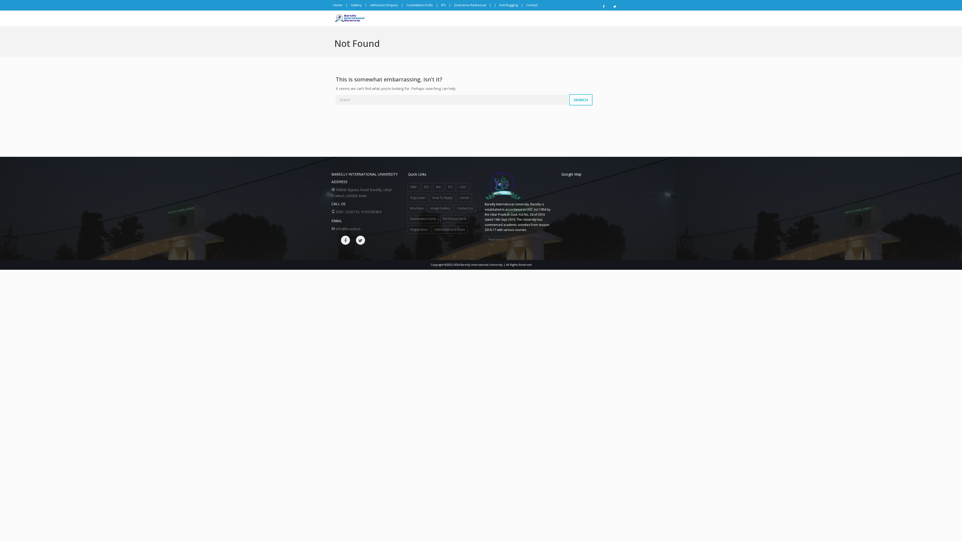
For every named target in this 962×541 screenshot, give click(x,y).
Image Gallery (440, 208)
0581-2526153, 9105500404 (358, 211)
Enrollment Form (454, 219)
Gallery (356, 5)
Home (337, 5)
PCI (450, 187)
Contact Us (465, 208)
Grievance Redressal (470, 5)
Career (464, 198)
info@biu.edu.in (348, 228)
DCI (426, 187)
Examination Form (423, 219)
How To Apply (442, 198)
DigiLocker (417, 198)
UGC (463, 187)
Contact (532, 5)
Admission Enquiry (384, 5)
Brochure (417, 208)
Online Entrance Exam (449, 229)
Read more (496, 239)
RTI (443, 5)
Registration (418, 229)
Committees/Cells (419, 5)
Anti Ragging (508, 5)
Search (581, 99)
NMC (413, 187)
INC (438, 187)
